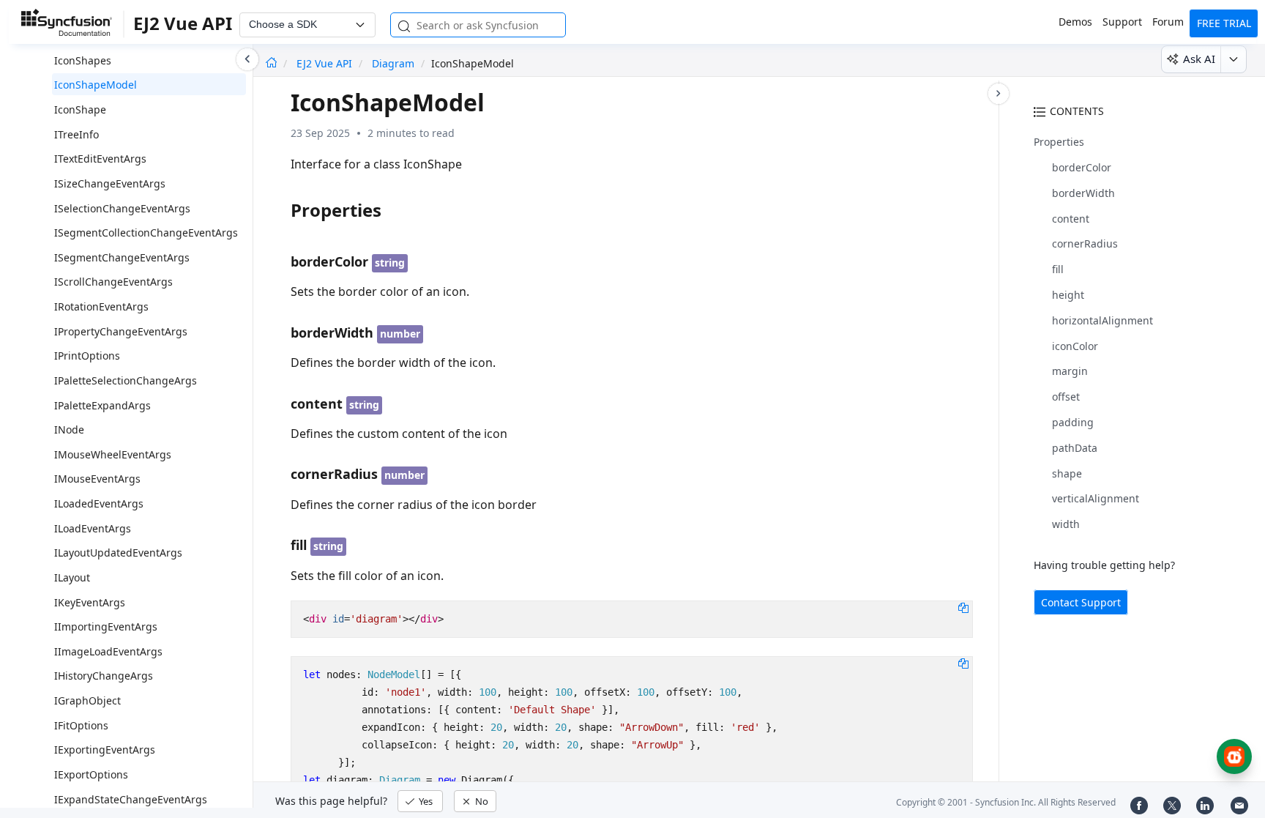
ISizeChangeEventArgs (109, 183)
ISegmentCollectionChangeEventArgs (146, 232)
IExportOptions (91, 774)
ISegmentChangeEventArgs (122, 257)
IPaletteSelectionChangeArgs (125, 380)
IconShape (80, 109)
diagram (393, 63)
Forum (1168, 22)
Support (1122, 22)
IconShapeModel (95, 85)
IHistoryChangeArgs (103, 676)
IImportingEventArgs (105, 626)
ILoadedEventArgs (98, 503)
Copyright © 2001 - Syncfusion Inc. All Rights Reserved (1006, 802)
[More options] (1233, 59)
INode (69, 429)
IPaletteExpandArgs (102, 405)
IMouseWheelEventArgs (112, 454)
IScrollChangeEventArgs (113, 282)
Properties (1059, 142)
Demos (1075, 22)
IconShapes (82, 60)
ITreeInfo (76, 134)
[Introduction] (271, 63)
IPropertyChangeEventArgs (120, 331)
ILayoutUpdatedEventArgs (118, 552)
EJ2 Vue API (325, 63)
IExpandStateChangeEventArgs (130, 799)
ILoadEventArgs (92, 528)
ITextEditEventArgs (100, 159)
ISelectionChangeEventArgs (122, 208)
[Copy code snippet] (963, 607)
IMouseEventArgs (97, 479)
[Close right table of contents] (998, 94)
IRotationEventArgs (101, 306)
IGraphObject (87, 700)
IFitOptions (81, 725)
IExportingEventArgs (104, 749)
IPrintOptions (87, 355)
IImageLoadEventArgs (108, 651)
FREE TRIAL (1224, 23)
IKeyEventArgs (89, 602)
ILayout (72, 577)
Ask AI (1199, 58)
